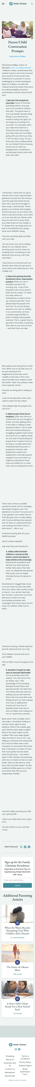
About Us (10, 1059)
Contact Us (10, 1069)
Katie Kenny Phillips (17, 56)
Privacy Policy (25, 1062)
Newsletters (10, 1072)
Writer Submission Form (25, 1072)
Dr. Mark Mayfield (17, 937)
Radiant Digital (25, 1065)
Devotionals (10, 1076)
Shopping (10, 1056)
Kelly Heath (17, 974)
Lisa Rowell (17, 1013)
